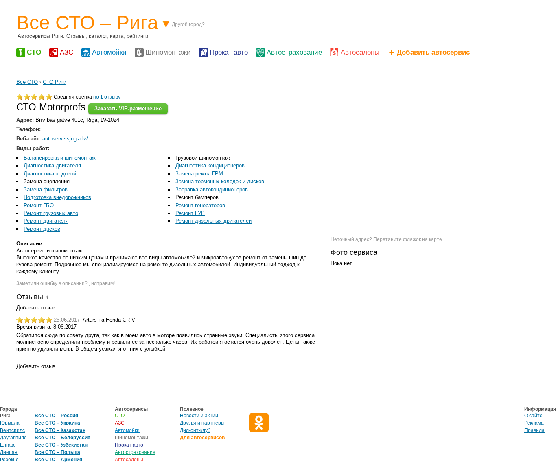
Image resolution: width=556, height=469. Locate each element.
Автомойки (109, 52)
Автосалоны (360, 52)
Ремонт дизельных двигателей (213, 221)
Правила (534, 430)
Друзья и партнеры (202, 423)
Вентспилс (12, 430)
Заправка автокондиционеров (211, 189)
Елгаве (8, 445)
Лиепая (9, 452)
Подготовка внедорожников (57, 197)
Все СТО (27, 82)
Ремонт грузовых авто (51, 213)
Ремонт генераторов (200, 205)
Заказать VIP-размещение (128, 108)
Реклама (534, 423)
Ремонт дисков (42, 229)
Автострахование (294, 52)
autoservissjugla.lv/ (65, 139)
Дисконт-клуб (195, 430)
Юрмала (10, 423)
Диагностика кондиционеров (210, 165)
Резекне (9, 459)
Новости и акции (199, 416)
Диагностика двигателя (52, 165)
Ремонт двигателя (46, 221)
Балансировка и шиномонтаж (60, 158)
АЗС (66, 52)
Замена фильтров (46, 189)
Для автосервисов (202, 438)
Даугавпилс (13, 438)
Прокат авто (229, 52)
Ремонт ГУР (190, 213)
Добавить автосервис (433, 52)
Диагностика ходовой (50, 174)
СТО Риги (54, 82)
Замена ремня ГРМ (199, 174)
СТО (34, 52)
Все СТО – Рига (87, 22)
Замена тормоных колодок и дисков (219, 181)
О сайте (533, 416)
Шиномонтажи (168, 52)
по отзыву (106, 97)
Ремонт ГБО (39, 205)
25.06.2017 (67, 320)
